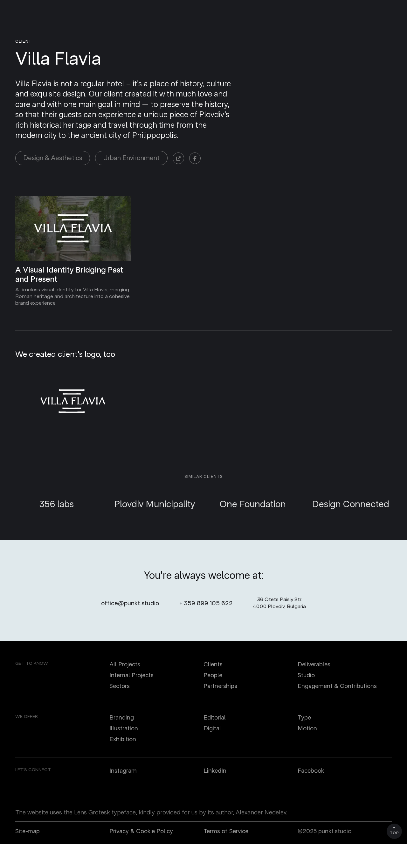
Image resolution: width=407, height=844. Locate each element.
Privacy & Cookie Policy (141, 831)
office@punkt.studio (130, 603)
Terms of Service (226, 831)
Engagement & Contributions (337, 686)
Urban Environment (131, 158)
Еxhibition (122, 739)
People (213, 675)
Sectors (119, 686)
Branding (121, 717)
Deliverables (314, 664)
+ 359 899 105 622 (205, 603)
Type (304, 717)
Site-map (27, 831)
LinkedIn (215, 771)
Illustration (123, 728)
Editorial (215, 717)
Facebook (311, 771)
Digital (212, 728)
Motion (307, 728)
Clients (213, 664)
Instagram (123, 771)
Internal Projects (131, 675)
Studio (306, 675)
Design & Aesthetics (52, 158)
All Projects (124, 664)
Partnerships (220, 686)
